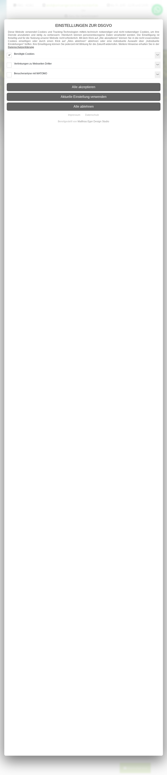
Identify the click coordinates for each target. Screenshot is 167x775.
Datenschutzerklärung (21, 47)
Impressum (74, 115)
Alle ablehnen (84, 106)
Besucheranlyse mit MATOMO (30, 73)
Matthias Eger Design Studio (93, 121)
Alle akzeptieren (83, 87)
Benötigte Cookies (24, 53)
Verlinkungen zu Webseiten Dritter (33, 63)
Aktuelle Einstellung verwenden (84, 96)
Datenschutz (92, 115)
